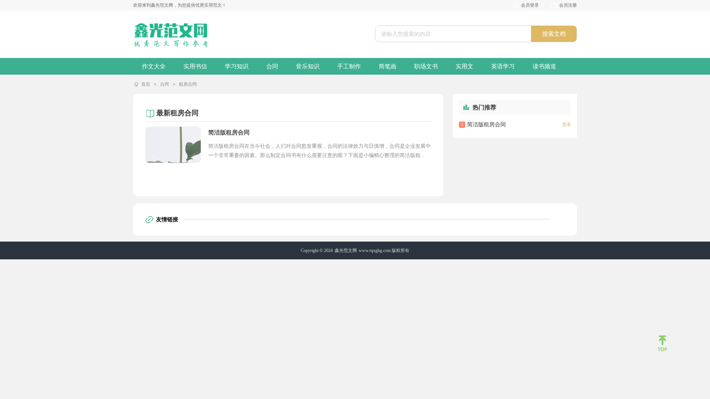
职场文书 (426, 66)
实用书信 (195, 66)
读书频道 (544, 66)
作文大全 (154, 66)
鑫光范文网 (346, 250)
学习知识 (236, 66)
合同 (272, 66)
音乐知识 (308, 66)
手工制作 (349, 66)
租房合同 (188, 84)
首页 (145, 84)
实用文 (464, 66)
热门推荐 (484, 107)
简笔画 (387, 66)
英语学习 (503, 66)
